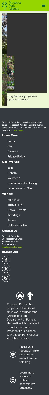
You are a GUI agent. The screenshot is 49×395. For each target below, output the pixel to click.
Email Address (9, 99)
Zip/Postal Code (10, 112)
